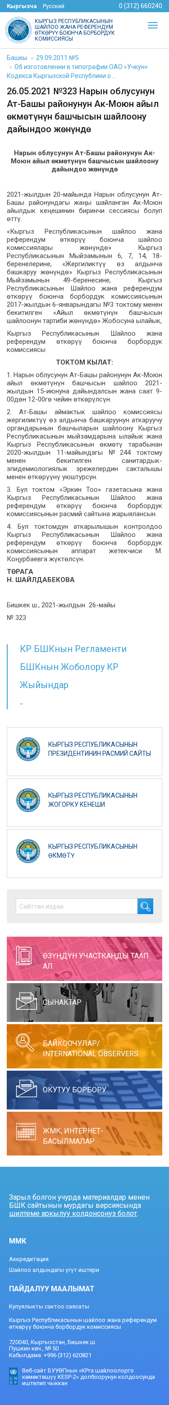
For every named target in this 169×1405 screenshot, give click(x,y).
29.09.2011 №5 (57, 57)
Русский (53, 6)
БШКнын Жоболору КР (69, 666)
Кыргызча (22, 6)
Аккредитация (29, 1259)
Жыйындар (44, 684)
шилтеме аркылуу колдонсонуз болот (73, 1213)
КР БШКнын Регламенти (73, 648)
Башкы (17, 57)
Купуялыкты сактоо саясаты (49, 1306)
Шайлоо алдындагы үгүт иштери (54, 1269)
